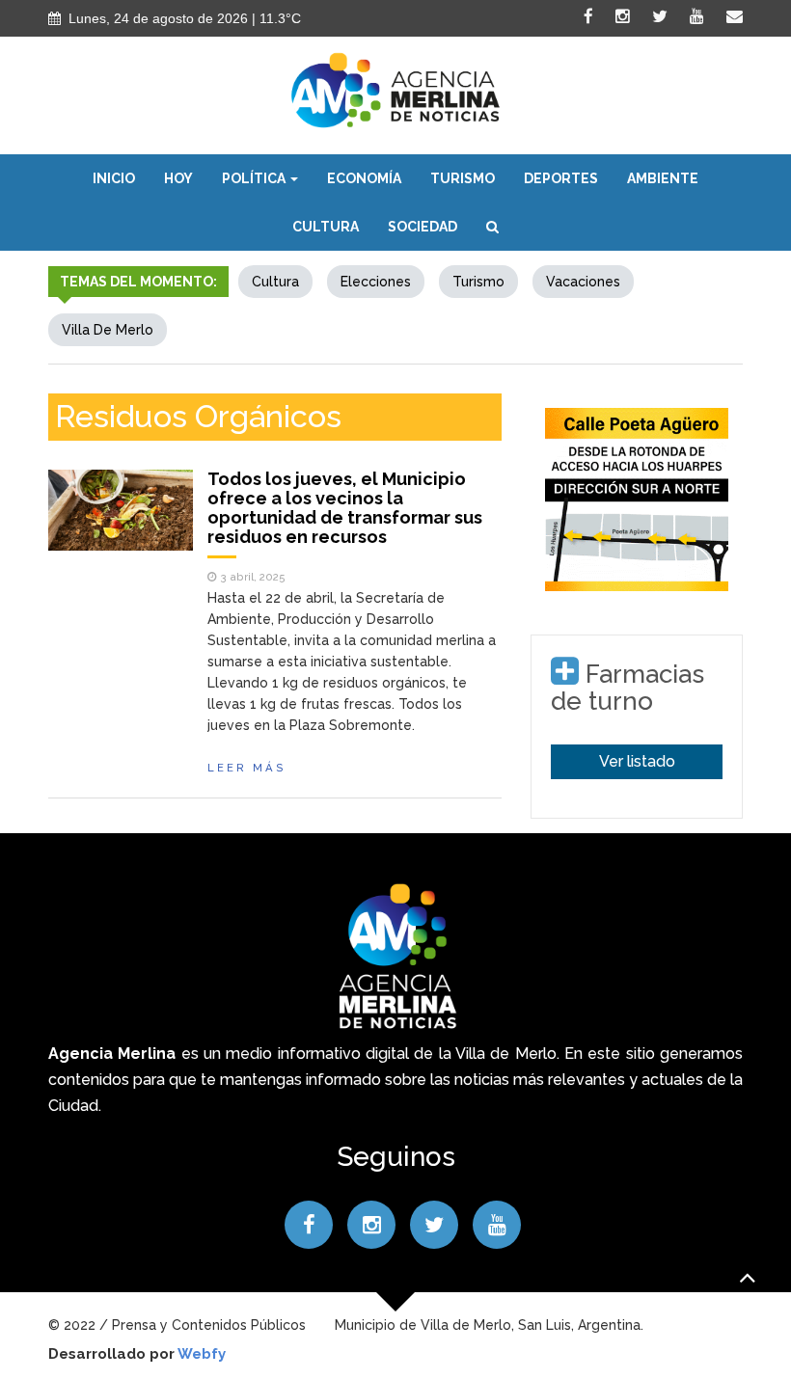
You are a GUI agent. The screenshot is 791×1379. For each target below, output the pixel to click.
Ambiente (662, 178)
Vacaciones (583, 281)
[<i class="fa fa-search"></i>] (492, 227)
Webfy (201, 1354)
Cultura (325, 226)
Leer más (246, 767)
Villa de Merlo (107, 330)
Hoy (178, 178)
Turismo (462, 178)
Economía (364, 178)
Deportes (561, 178)
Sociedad (422, 226)
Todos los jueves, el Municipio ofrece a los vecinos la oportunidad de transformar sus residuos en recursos (344, 507)
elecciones (376, 281)
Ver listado (637, 761)
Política (255, 178)
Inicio (114, 178)
